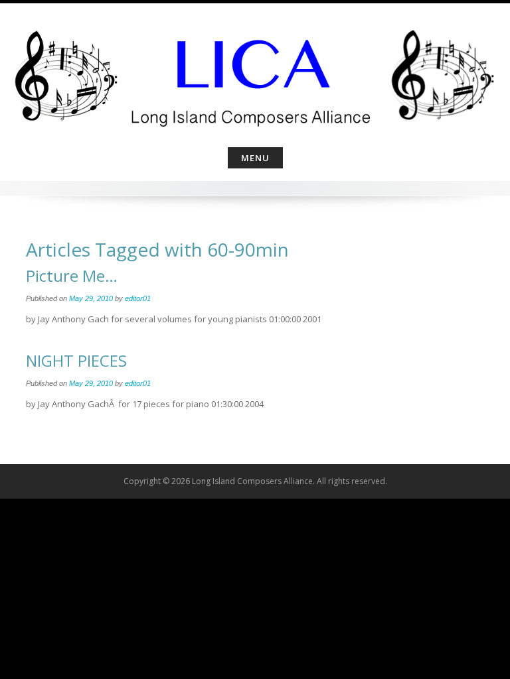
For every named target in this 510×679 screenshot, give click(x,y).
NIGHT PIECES (76, 360)
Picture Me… (72, 275)
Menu (255, 158)
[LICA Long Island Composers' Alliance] (255, 73)
